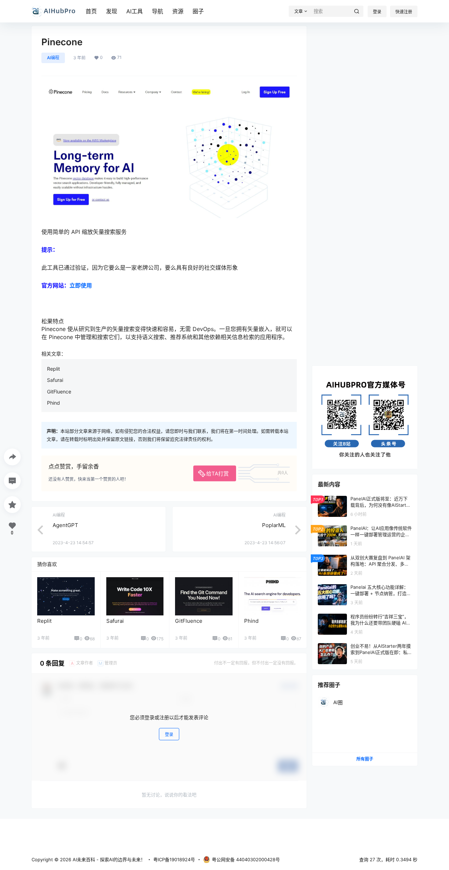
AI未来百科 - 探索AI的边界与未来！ (108, 859)
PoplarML (274, 525)
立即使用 (80, 285)
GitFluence (59, 391)
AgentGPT (65, 525)
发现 (111, 11)
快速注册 (403, 11)
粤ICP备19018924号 (174, 859)
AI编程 (53, 57)
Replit (53, 369)
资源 (177, 11)
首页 (91, 11)
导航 (157, 11)
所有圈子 (364, 759)
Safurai (55, 380)
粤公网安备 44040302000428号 (246, 859)
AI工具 (134, 11)
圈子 (198, 11)
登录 (377, 11)
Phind (53, 403)
